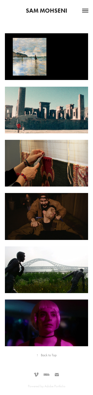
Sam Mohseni (46, 10)
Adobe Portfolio (54, 386)
